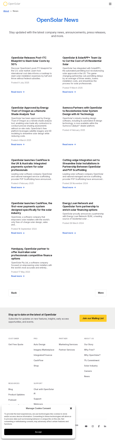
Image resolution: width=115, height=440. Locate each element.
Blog (10, 389)
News (87, 376)
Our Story (88, 344)
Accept (38, 432)
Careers (88, 371)
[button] (71, 408)
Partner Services (67, 350)
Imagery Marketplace (44, 350)
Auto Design (39, 344)
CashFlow (38, 360)
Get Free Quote (15, 344)
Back (14, 292)
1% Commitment (91, 360)
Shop (36, 365)
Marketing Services (68, 344)
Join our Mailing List (93, 318)
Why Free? (89, 350)
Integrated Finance (43, 355)
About (6, 11)
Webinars (38, 404)
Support (37, 399)
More (101, 292)
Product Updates (16, 394)
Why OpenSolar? (92, 355)
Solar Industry (91, 365)
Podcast (12, 400)
